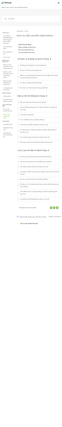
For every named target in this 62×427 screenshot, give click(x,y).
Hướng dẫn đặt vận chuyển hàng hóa (7, 135)
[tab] (39, 65)
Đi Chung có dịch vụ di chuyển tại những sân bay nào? (36, 142)
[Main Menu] (58, 3)
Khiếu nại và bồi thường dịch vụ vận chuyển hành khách (8, 74)
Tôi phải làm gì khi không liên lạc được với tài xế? (34, 199)
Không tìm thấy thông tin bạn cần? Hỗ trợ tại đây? (33, 217)
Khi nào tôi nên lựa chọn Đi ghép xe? (31, 70)
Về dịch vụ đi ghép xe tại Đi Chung (26, 47)
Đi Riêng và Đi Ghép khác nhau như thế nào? (33, 65)
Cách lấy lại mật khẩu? (27, 114)
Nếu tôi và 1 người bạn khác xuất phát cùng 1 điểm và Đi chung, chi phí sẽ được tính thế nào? (39, 76)
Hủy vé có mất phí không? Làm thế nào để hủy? (34, 179)
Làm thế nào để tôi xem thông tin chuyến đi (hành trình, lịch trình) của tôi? (39, 173)
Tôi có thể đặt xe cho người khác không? (32, 119)
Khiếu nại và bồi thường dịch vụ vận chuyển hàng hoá (8, 66)
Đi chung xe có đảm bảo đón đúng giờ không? (34, 87)
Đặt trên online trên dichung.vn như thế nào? (33, 102)
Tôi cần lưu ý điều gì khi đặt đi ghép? (31, 82)
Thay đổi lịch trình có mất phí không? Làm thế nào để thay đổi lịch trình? (38, 193)
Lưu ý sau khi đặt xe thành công (26, 52)
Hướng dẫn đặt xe (7, 124)
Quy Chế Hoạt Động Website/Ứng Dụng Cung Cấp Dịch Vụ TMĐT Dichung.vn (8, 39)
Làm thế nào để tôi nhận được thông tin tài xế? (34, 166)
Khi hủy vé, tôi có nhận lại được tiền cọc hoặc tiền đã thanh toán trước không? (39, 185)
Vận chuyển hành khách (7, 47)
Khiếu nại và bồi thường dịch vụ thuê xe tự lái (7, 82)
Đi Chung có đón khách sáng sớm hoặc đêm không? (35, 156)
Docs (26, 31)
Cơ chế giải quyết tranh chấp (7, 88)
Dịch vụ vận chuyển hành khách (6, 116)
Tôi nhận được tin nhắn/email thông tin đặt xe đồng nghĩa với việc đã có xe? (38, 131)
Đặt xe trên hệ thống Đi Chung (26, 50)
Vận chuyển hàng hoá (7, 52)
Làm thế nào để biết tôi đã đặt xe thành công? (34, 124)
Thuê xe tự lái (6, 57)
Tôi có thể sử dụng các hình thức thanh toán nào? (35, 137)
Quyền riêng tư (7, 96)
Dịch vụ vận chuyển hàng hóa (7, 110)
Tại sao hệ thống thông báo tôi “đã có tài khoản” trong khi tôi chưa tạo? (38, 108)
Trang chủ (20, 31)
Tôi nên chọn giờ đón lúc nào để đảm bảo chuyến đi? (36, 161)
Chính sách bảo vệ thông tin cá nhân (8, 100)
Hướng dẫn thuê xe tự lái (8, 128)
